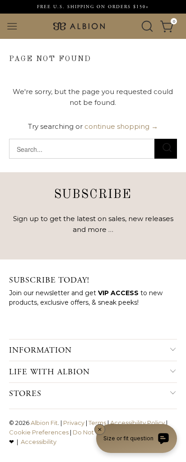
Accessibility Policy (137, 422)
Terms (97, 422)
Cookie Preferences (39, 432)
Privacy (73, 422)
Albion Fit (44, 422)
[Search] (147, 26)
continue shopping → (121, 126)
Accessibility (38, 441)
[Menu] (12, 26)
